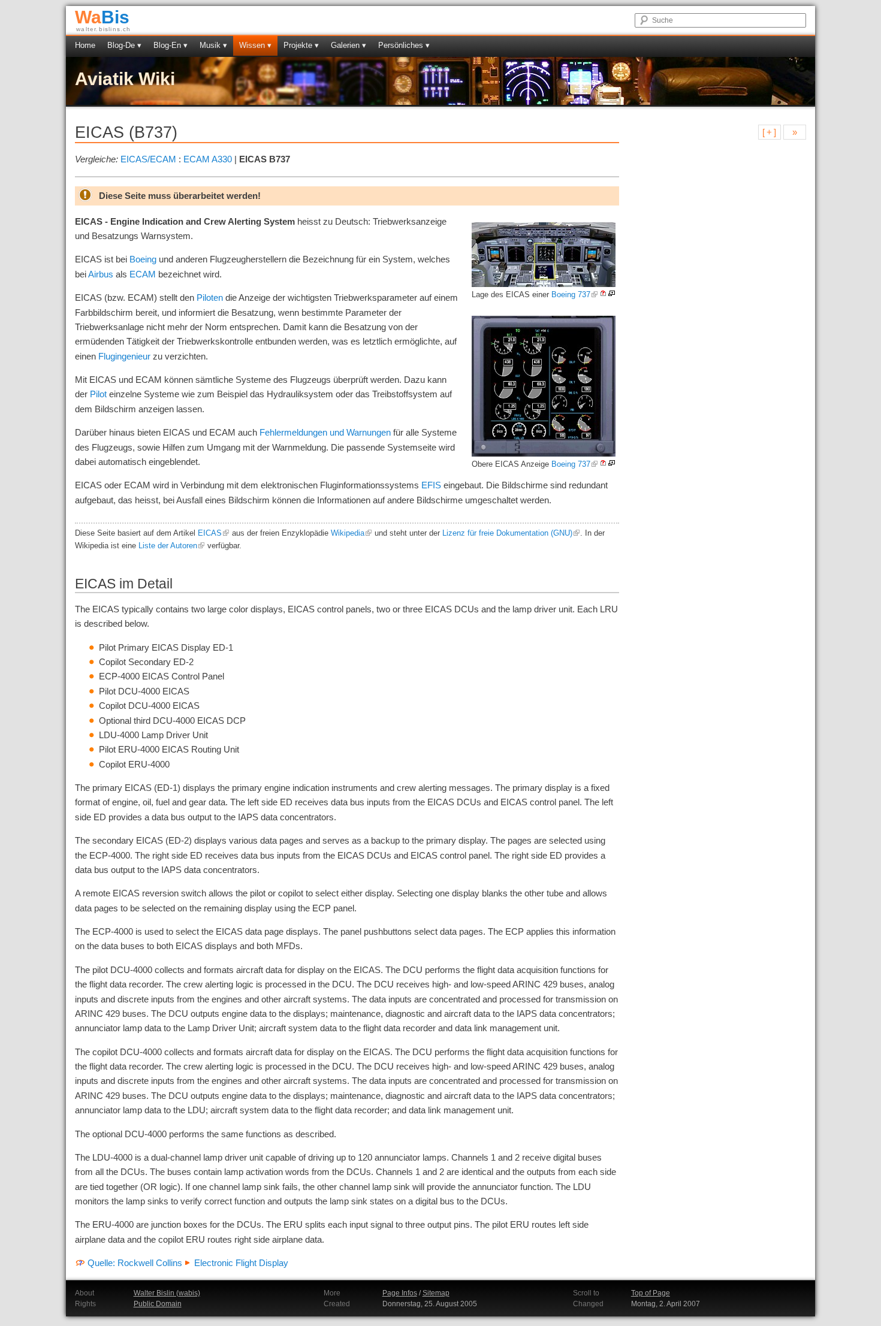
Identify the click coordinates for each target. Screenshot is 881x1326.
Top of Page (650, 1293)
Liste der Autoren (167, 546)
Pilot (98, 394)
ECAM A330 (207, 159)
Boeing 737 (570, 294)
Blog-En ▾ (170, 45)
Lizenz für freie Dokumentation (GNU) (507, 533)
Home (85, 45)
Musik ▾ (213, 45)
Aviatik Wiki (125, 79)
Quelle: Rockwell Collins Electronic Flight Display (188, 1263)
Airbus (100, 274)
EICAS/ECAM (148, 159)
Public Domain (158, 1304)
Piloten (210, 297)
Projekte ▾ (301, 45)
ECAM (142, 274)
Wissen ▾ (255, 45)
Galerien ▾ (348, 45)
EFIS (431, 485)
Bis (102, 17)
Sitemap (436, 1293)
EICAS (210, 533)
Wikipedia (347, 533)
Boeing (142, 259)
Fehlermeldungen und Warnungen (325, 432)
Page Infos (399, 1293)
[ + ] (769, 132)
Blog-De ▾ (124, 45)
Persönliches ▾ (404, 45)
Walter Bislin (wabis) (167, 1293)
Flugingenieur (124, 356)
